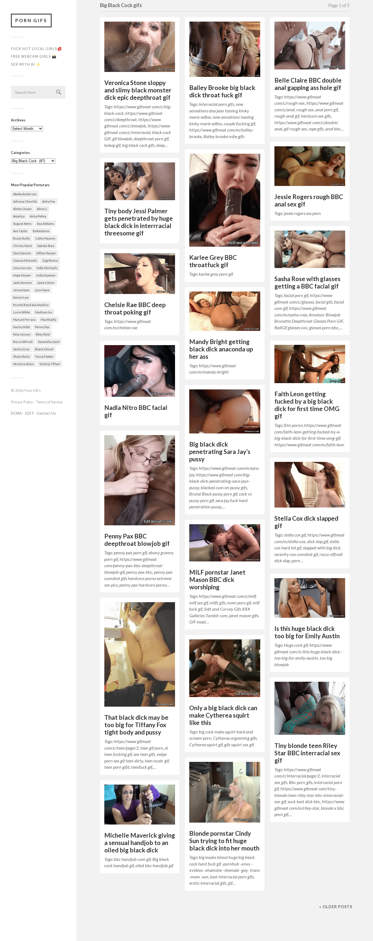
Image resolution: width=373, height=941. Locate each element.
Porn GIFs (31, 20)
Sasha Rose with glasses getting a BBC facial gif (307, 282)
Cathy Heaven (45, 238)
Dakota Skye (45, 245)
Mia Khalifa (48, 319)
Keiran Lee (21, 297)
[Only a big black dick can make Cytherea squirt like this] (224, 669)
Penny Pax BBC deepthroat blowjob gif (137, 539)
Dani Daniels (22, 253)
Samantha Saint (49, 341)
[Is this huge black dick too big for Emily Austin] (309, 599)
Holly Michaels (47, 268)
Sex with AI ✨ (25, 64)
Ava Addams (45, 223)
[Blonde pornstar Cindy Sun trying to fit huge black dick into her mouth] (224, 793)
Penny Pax (42, 327)
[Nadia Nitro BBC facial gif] (139, 372)
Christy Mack (22, 245)
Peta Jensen (22, 334)
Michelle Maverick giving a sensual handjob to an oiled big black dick (139, 843)
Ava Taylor (20, 231)
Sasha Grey (21, 349)
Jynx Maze (42, 290)
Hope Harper (22, 275)
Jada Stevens (22, 282)
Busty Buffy (21, 238)
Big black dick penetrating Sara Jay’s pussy (219, 452)
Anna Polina (38, 216)
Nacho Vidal (21, 327)
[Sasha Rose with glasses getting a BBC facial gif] (309, 251)
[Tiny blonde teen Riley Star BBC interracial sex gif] (309, 710)
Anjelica (19, 216)
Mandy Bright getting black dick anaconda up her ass (221, 349)
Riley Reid (43, 334)
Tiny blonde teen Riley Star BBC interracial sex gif (307, 753)
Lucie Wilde (21, 312)
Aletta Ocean (22, 209)
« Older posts (335, 906)
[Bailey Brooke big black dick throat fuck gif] (224, 51)
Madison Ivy (43, 312)
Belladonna (41, 231)
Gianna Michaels (25, 260)
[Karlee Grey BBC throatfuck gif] (224, 201)
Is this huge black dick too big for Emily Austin (307, 632)
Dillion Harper (46, 253)
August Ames (22, 223)
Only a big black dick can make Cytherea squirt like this (223, 715)
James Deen (46, 282)
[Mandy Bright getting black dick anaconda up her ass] (224, 313)
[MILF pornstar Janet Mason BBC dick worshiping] (224, 544)
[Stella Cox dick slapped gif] (309, 486)
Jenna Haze (21, 290)
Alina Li (42, 209)
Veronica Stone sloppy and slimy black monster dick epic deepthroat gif (137, 90)
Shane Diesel (44, 349)
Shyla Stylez (21, 356)
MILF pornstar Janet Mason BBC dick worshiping (217, 580)
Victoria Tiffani (49, 364)
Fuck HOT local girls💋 (36, 48)
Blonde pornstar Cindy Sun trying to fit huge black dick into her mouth (224, 841)
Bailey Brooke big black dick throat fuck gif (222, 91)
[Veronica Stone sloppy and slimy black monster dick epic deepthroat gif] (139, 48)
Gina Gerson (22, 268)
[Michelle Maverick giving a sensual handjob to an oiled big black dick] (139, 806)
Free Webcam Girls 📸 (34, 56)
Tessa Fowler (44, 356)
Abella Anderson (25, 194)
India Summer (46, 275)
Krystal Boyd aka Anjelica (31, 305)
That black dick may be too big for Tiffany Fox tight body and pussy (136, 725)
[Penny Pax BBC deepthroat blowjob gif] (139, 481)
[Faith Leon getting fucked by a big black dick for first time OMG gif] (309, 365)
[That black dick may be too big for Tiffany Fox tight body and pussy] (139, 655)
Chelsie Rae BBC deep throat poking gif (134, 308)
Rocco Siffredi (23, 341)
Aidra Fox (48, 201)
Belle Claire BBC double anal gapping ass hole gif (308, 84)
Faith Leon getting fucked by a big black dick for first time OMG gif (306, 405)
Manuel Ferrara (24, 319)
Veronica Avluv (23, 364)
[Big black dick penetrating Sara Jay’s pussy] (224, 412)
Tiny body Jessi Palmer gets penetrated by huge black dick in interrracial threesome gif (138, 222)
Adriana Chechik (25, 201)
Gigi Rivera (50, 260)
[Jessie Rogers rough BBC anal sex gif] (309, 167)
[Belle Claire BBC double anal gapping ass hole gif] (309, 47)
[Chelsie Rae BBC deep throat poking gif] (139, 275)
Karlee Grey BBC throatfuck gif (213, 261)
